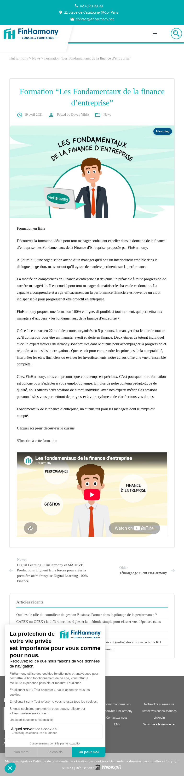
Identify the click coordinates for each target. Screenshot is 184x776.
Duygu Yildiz (80, 114)
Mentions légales (17, 761)
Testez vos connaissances (159, 711)
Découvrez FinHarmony (116, 711)
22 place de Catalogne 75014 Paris (88, 12)
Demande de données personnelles (135, 761)
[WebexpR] (108, 768)
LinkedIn (159, 717)
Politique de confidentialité (53, 761)
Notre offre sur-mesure (159, 704)
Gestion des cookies (91, 761)
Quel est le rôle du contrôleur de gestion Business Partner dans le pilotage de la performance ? (86, 615)
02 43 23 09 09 (88, 6)
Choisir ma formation (117, 704)
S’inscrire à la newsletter (159, 724)
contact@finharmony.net (92, 19)
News (107, 114)
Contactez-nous (116, 717)
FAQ (117, 724)
